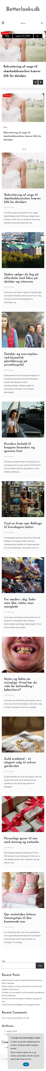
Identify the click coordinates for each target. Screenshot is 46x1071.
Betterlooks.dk (23, 9)
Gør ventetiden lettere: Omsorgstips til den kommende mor (20, 918)
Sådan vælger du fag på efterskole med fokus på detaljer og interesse (21, 71)
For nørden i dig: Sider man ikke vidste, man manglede (20, 603)
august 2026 (11, 1031)
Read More (14, 82)
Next (40, 82)
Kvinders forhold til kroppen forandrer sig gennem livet (19, 448)
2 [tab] (23, 149)
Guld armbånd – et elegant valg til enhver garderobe (20, 762)
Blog (7, 36)
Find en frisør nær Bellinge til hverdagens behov (21, 1005)
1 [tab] (20, 149)
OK (26, 1064)
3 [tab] (25, 149)
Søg (3, 961)
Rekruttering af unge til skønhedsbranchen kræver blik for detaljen (22, 136)
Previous (35, 82)
